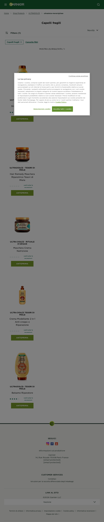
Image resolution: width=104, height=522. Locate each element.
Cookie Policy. (60, 102)
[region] (52, 94)
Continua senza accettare (78, 76)
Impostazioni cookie (42, 109)
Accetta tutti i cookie (62, 109)
